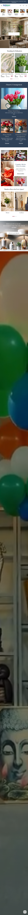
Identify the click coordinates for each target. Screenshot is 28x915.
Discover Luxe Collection (14, 233)
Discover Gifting (20, 173)
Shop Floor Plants (14, 33)
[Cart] (26, 5)
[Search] (20, 5)
